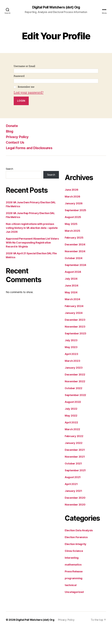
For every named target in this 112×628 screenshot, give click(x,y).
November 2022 (75, 381)
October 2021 (73, 463)
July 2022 (71, 408)
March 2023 (72, 360)
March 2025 (72, 230)
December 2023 (75, 319)
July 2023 (71, 340)
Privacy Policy (17, 137)
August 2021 (73, 477)
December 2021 (75, 449)
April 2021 (71, 484)
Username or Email (24, 66)
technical (71, 585)
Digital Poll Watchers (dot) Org (56, 7)
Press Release (74, 571)
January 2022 (73, 442)
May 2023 (71, 347)
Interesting (72, 557)
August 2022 (73, 401)
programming (73, 578)
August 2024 (73, 271)
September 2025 (75, 210)
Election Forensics (76, 537)
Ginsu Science (74, 550)
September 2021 (75, 470)
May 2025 (71, 223)
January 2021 (73, 490)
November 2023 (75, 326)
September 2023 (75, 333)
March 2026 (72, 196)
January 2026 (74, 203)
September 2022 (75, 395)
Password (19, 76)
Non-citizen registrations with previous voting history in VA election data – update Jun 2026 (32, 227)
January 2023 (74, 367)
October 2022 (73, 388)
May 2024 (71, 292)
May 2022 (71, 415)
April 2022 (71, 422)
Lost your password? (28, 93)
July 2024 (71, 278)
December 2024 (75, 244)
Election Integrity (75, 544)
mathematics (73, 564)
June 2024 (71, 285)
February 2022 (74, 436)
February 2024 (74, 306)
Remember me (26, 86)
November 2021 (75, 456)
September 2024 (75, 265)
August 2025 (73, 217)
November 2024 (75, 251)
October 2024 (73, 258)
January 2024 (74, 312)
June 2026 (71, 189)
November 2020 (75, 504)
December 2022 (75, 374)
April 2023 (71, 354)
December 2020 (75, 497)
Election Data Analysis (79, 530)
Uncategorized (74, 591)
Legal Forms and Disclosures (29, 148)
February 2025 (74, 237)
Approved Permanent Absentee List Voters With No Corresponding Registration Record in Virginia (32, 242)
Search (9, 168)
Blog (9, 131)
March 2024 (72, 299)
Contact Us (15, 142)
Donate (12, 126)
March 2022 (72, 429)
